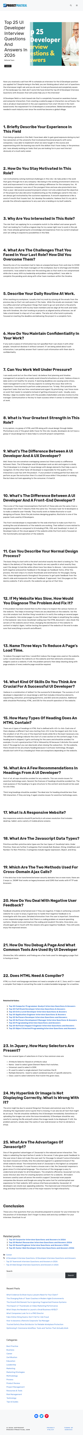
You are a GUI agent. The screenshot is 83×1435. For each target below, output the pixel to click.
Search (9, 1271)
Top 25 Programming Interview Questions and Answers (35, 1023)
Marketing (10, 1368)
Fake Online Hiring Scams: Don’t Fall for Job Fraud (27, 1317)
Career (7, 66)
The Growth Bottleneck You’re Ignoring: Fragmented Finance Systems (36, 1302)
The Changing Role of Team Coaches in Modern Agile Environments (35, 1298)
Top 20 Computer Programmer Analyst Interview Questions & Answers (42, 1006)
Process (9, 1379)
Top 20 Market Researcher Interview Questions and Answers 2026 (40, 1242)
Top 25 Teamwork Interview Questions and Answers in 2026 (31, 1261)
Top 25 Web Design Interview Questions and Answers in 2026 (32, 1265)
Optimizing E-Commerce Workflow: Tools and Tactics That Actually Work (37, 1328)
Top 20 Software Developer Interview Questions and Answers (38, 1017)
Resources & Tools (14, 1391)
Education (10, 1361)
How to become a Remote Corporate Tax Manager (27, 1321)
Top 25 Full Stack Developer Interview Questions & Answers (37, 1009)
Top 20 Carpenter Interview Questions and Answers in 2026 (37, 1240)
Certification (11, 1357)
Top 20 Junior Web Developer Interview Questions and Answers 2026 (41, 1248)
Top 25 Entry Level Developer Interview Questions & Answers (38, 1012)
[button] (71, 5)
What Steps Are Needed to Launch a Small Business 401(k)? (32, 1309)
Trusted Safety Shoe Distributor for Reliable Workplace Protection (34, 1324)
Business (10, 1350)
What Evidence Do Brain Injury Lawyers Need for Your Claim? (32, 1295)
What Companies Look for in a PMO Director (25, 1313)
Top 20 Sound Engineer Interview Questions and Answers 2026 (38, 1245)
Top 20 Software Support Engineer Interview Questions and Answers (41, 1026)
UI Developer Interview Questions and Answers (56, 1258)
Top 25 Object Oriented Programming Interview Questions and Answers (42, 1028)
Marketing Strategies (15, 1372)
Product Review (13, 1383)
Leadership (11, 1365)
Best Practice (12, 1346)
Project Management (15, 1387)
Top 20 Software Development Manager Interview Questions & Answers (43, 1020)
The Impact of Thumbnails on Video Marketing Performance (32, 1306)
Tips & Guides (12, 1402)
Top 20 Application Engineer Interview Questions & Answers (37, 1014)
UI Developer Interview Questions (20, 1258)
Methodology (12, 1376)
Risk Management (14, 1394)
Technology (11, 1398)
